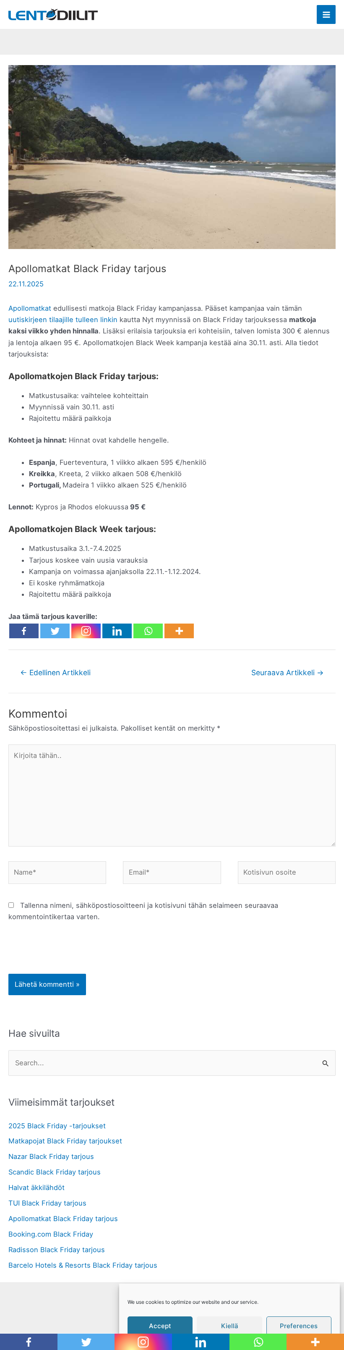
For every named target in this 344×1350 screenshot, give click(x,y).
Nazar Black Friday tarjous (51, 1156)
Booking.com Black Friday (50, 1234)
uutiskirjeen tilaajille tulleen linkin (62, 319)
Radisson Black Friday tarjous (56, 1249)
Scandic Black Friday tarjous (54, 1172)
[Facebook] (24, 631)
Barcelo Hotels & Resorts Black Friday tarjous (82, 1265)
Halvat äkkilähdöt (36, 1187)
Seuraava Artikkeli (287, 672)
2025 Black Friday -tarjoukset (57, 1126)
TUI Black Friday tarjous (47, 1203)
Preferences (299, 1326)
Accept (160, 1326)
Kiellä (229, 1326)
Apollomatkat (29, 308)
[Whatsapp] (148, 631)
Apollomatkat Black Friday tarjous (63, 1218)
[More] (179, 631)
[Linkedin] (117, 631)
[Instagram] (86, 631)
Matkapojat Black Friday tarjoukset (65, 1141)
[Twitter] (55, 631)
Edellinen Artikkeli (55, 672)
